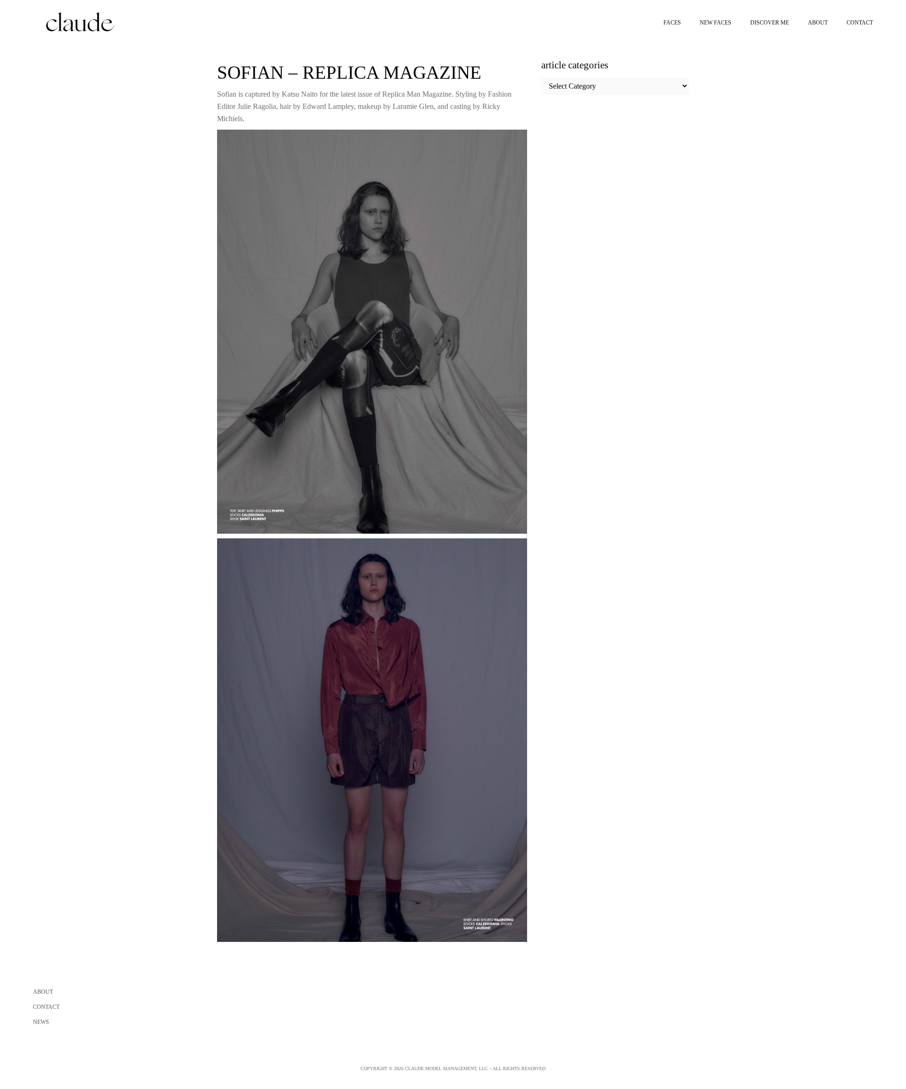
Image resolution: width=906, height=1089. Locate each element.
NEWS (41, 1022)
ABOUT (43, 992)
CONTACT (46, 1007)
